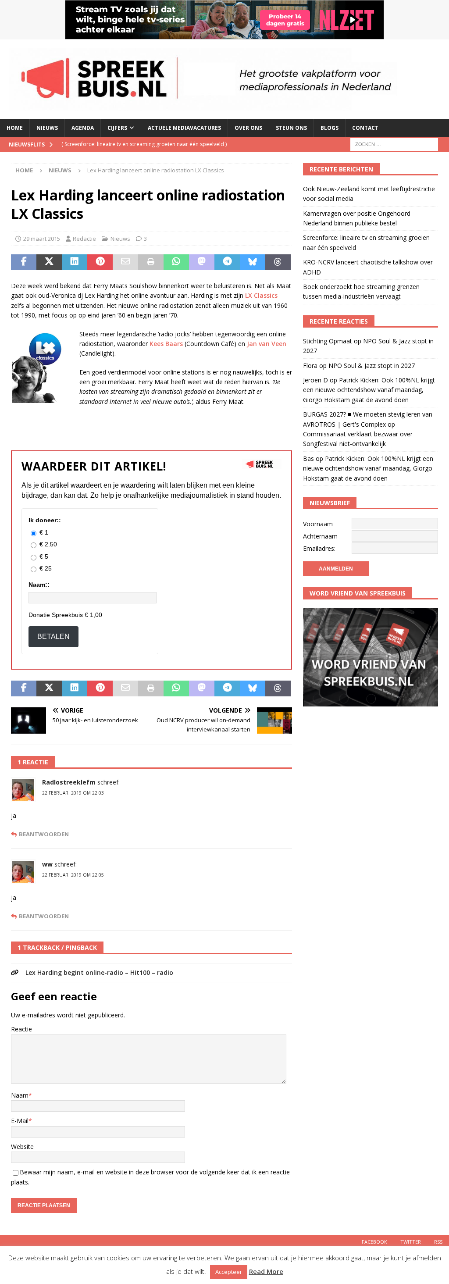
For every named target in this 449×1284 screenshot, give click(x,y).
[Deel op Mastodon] (201, 262)
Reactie (21, 1029)
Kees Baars (165, 343)
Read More (266, 1271)
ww (47, 864)
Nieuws (47, 128)
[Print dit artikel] (151, 262)
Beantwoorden (44, 834)
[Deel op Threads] (278, 262)
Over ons (248, 128)
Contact (365, 128)
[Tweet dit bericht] (49, 262)
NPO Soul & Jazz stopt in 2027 (371, 365)
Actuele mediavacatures (184, 128)
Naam (20, 1095)
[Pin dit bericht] (100, 262)
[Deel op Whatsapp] (176, 262)
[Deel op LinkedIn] (74, 262)
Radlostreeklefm (69, 782)
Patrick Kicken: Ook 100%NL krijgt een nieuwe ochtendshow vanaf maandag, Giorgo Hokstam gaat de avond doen (369, 390)
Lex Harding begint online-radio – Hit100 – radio (99, 972)
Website (22, 1146)
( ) (144, 144)
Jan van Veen (266, 343)
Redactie (84, 239)
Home (15, 128)
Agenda (82, 128)
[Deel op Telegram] (227, 262)
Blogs (330, 128)
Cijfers (117, 128)
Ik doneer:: (45, 520)
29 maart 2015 (41, 239)
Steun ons (291, 128)
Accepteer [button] (228, 1272)
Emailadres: (319, 548)
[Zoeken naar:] (394, 143)
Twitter (410, 1241)
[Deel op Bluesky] (252, 262)
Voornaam (318, 524)
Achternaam (320, 536)
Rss (438, 1241)
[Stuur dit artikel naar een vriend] (125, 262)
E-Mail (20, 1120)
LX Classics (261, 295)
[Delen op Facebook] (23, 262)
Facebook (374, 1241)
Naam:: (39, 584)
